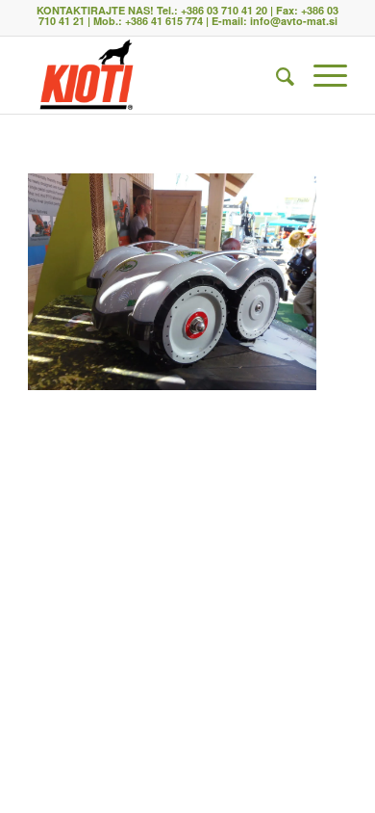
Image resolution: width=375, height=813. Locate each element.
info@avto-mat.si (294, 20)
